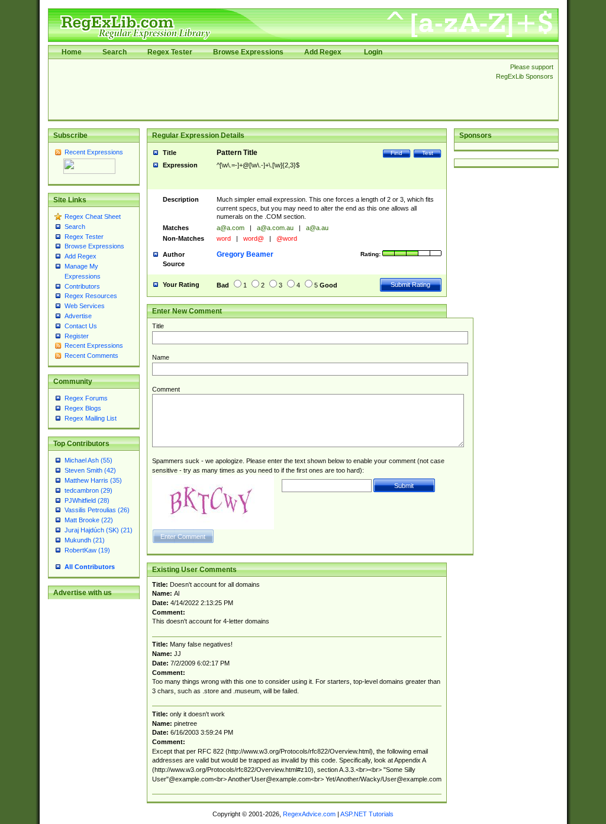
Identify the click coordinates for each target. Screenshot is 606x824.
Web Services (85, 305)
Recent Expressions (94, 152)
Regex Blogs (83, 408)
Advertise (78, 315)
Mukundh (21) (85, 540)
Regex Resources (91, 295)
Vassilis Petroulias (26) (97, 509)
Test (427, 153)
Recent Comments (91, 355)
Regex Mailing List (91, 418)
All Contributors (90, 566)
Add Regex (322, 52)
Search (114, 52)
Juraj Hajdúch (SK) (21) (99, 530)
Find (396, 153)
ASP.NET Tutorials (367, 813)
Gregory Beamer (245, 254)
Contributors (82, 286)
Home (72, 52)
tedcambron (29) (88, 490)
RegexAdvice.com (309, 813)
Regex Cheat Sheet (93, 216)
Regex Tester (169, 52)
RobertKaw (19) (87, 550)
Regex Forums (86, 398)
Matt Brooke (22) (89, 520)
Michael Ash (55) (88, 460)
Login (373, 52)
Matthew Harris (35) (93, 480)
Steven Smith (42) (90, 470)
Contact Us (81, 325)
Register (77, 336)
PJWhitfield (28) (87, 500)
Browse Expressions (248, 52)
